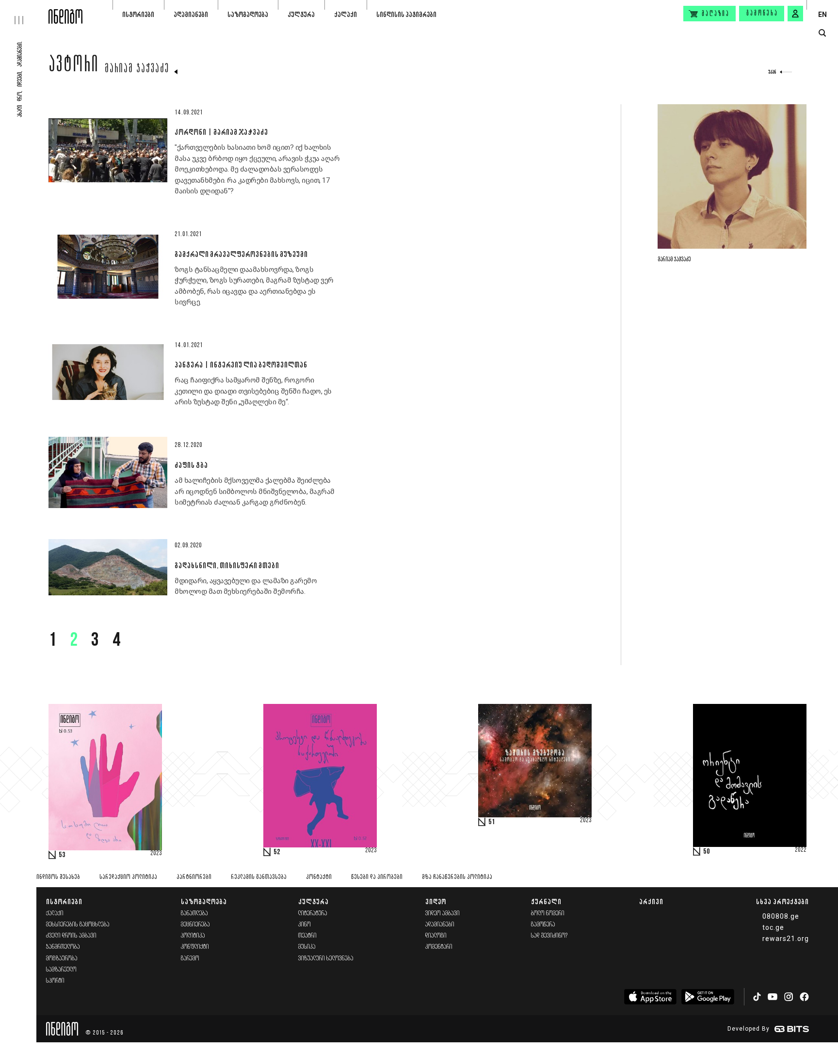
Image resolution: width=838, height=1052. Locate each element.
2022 (800, 850)
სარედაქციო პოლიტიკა (128, 877)
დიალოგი (436, 936)
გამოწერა (762, 13)
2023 (156, 853)
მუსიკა (307, 947)
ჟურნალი (546, 901)
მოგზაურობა (62, 958)
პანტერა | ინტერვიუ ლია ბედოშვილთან (241, 364)
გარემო (190, 958)
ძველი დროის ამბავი (71, 936)
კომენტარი (438, 947)
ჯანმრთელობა (63, 947)
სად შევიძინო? (549, 936)
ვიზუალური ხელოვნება (326, 958)
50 (706, 852)
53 (62, 855)
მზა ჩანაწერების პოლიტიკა (457, 877)
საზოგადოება (247, 14)
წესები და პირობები (377, 877)
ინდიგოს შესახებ (58, 877)
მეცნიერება (195, 924)
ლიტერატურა (312, 913)
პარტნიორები (194, 877)
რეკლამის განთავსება (259, 877)
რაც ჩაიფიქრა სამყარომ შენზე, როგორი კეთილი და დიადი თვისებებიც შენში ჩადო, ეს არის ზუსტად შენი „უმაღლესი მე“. (253, 391)
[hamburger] (24, 12)
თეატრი (307, 936)
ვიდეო (435, 901)
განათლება (194, 913)
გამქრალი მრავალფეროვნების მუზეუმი (241, 254)
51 (491, 822)
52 (277, 852)
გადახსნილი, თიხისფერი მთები (227, 565)
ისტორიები (138, 14)
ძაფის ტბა (191, 465)
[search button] (822, 33)
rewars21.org (785, 938)
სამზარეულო (61, 969)
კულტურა (301, 14)
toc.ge (773, 927)
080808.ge (780, 916)
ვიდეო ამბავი (442, 913)
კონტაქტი (319, 877)
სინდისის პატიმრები (406, 14)
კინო (304, 924)
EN (822, 14)
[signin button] (795, 13)
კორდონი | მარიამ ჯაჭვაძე (221, 132)
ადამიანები (191, 14)
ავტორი (73, 66)
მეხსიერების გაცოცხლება (78, 924)
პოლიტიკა (193, 936)
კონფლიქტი (195, 947)
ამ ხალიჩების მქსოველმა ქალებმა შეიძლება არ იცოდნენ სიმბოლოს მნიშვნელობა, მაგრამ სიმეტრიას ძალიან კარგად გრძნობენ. (255, 491)
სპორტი (55, 981)
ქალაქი (345, 14)
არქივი (651, 901)
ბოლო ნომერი (547, 913)
